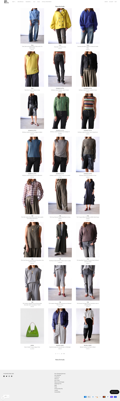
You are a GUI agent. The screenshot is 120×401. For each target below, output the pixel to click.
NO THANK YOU (46, 214)
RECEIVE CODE (46, 211)
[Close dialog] (85, 183)
